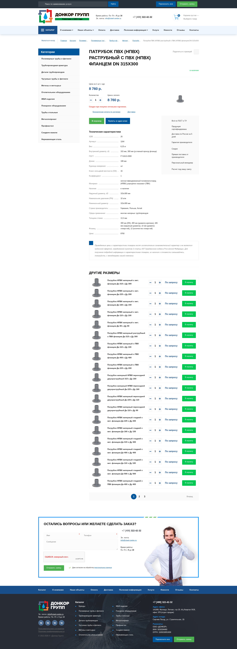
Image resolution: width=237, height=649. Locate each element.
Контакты (194, 30)
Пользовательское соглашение (51, 629)
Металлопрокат (49, 119)
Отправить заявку (187, 4)
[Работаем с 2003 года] (63, 16)
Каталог (73, 41)
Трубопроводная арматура (54, 65)
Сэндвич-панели (49, 132)
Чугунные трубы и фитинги (54, 79)
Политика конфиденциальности (51, 631)
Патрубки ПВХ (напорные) (136, 41)
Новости (168, 30)
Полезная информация (135, 30)
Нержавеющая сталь (51, 139)
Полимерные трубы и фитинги (84, 41)
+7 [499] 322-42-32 (162, 602)
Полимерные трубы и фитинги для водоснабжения (99, 41)
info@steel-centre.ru (113, 18)
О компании (65, 30)
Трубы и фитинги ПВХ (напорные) (114, 41)
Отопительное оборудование (55, 92)
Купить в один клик (117, 121)
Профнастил (47, 126)
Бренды (82, 606)
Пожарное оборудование (53, 106)
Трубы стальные (49, 112)
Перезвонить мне (166, 4)
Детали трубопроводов (52, 72)
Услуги (155, 30)
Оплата (101, 30)
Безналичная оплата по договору (106, 112)
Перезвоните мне (163, 639)
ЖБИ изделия (48, 99)
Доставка (114, 30)
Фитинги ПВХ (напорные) (126, 41)
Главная (63, 41)
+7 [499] (142, 17)
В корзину (96, 121)
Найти (113, 4)
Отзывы (181, 30)
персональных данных (103, 568)
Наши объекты (85, 30)
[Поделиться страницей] (196, 51)
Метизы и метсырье (51, 85)
